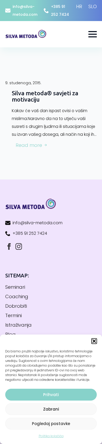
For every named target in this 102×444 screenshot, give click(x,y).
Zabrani (51, 409)
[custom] (9, 246)
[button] (94, 341)
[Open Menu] (92, 34)
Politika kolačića (51, 436)
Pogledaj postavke (51, 423)
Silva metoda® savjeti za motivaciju (45, 96)
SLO (92, 6)
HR (79, 6)
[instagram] (18, 246)
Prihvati (51, 394)
